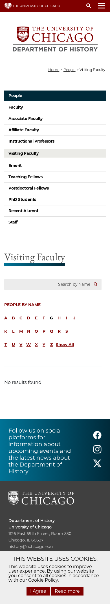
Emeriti (15, 165)
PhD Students (22, 199)
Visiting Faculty (23, 153)
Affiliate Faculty (23, 129)
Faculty (15, 107)
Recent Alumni (23, 210)
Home (53, 69)
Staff (12, 222)
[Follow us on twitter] (97, 465)
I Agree (38, 591)
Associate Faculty (25, 118)
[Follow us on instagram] (97, 451)
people (69, 69)
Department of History (31, 520)
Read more (67, 591)
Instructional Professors (31, 141)
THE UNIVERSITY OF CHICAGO (36, 6)
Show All (65, 344)
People (15, 95)
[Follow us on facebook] (97, 437)
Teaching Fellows (25, 176)
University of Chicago (30, 527)
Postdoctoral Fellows (28, 188)
